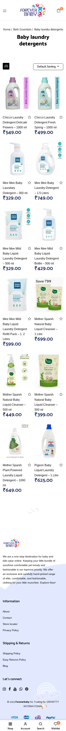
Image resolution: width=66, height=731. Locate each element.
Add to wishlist (29, 117)
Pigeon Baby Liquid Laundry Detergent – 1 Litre (46, 470)
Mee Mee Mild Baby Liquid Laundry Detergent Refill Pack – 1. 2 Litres (15, 329)
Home (6, 29)
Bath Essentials (22, 29)
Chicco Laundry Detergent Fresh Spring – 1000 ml (45, 122)
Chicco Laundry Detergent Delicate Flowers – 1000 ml (15, 122)
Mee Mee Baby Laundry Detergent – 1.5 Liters (46, 187)
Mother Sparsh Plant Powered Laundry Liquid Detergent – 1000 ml (14, 475)
